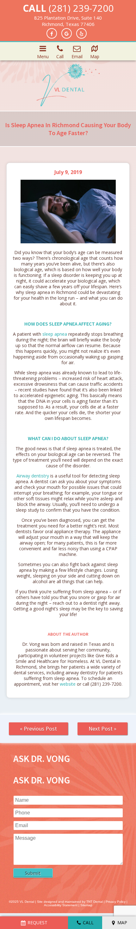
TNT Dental (94, 901)
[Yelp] (81, 33)
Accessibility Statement (60, 905)
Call (60, 56)
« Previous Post (38, 728)
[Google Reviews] (66, 33)
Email (77, 56)
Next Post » (102, 728)
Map (94, 56)
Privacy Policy (116, 901)
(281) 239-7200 (81, 8)
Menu (43, 56)
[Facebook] (51, 33)
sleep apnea (54, 334)
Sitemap (86, 905)
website (68, 684)
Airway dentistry (32, 476)
